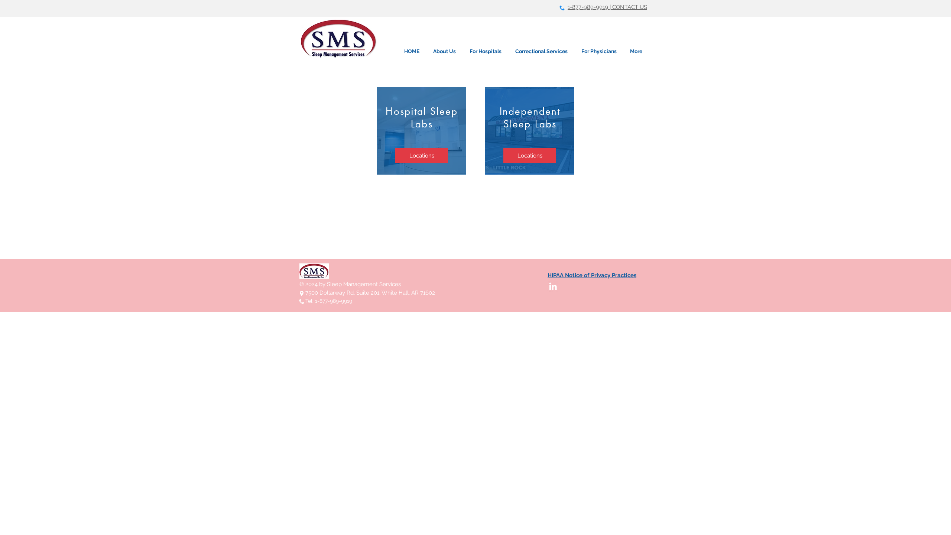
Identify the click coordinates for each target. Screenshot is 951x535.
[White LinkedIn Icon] (553, 286)
